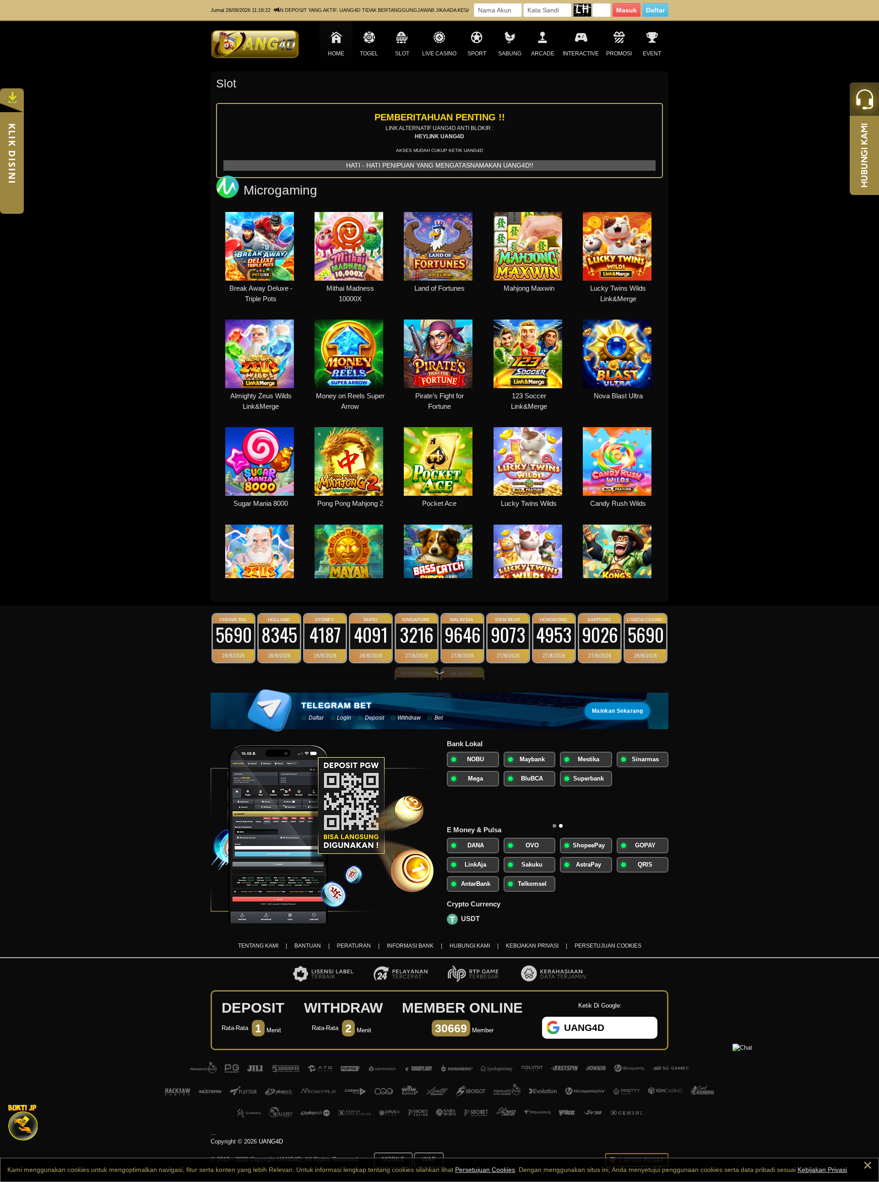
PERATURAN (354, 946)
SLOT (402, 53)
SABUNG (509, 53)
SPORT (476, 53)
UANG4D (271, 1142)
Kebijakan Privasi (822, 1169)
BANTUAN (307, 946)
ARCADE (542, 53)
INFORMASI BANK (410, 946)
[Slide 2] (561, 825)
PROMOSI (619, 53)
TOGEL (369, 53)
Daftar (655, 10)
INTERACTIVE (581, 53)
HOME (336, 53)
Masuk (626, 10)
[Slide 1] (554, 825)
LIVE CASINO (439, 53)
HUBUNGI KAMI (470, 946)
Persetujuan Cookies (485, 1169)
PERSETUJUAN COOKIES (608, 946)
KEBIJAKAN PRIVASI (532, 946)
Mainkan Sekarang (617, 711)
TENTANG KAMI (258, 946)
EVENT (652, 53)
